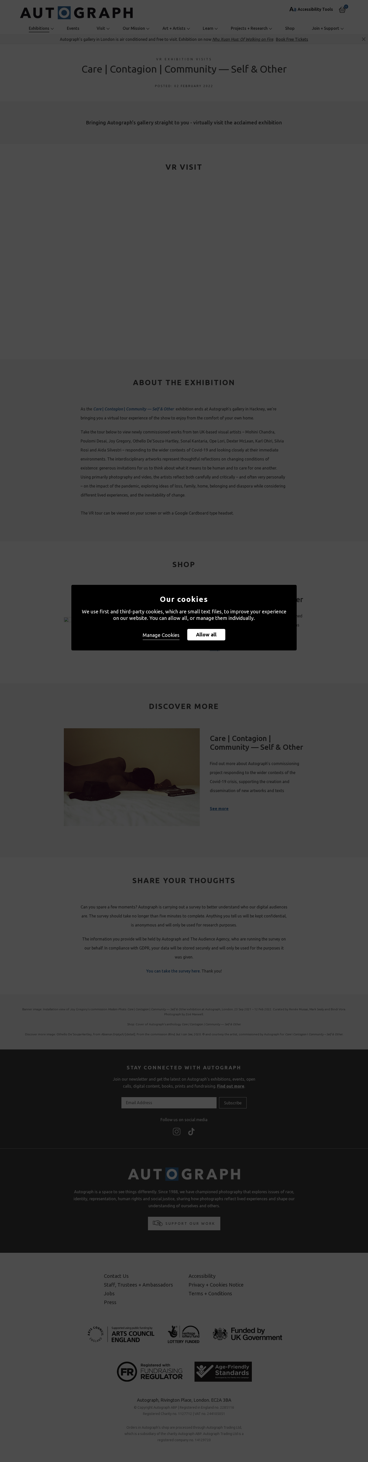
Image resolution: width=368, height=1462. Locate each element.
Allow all (206, 634)
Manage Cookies (161, 635)
